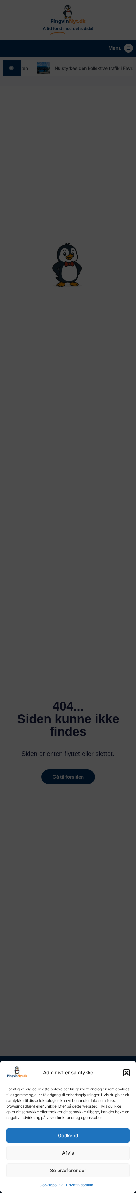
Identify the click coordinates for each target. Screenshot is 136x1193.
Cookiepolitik (51, 1185)
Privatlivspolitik (79, 1185)
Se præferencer (68, 1170)
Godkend (68, 1136)
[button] (126, 1073)
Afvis (68, 1153)
